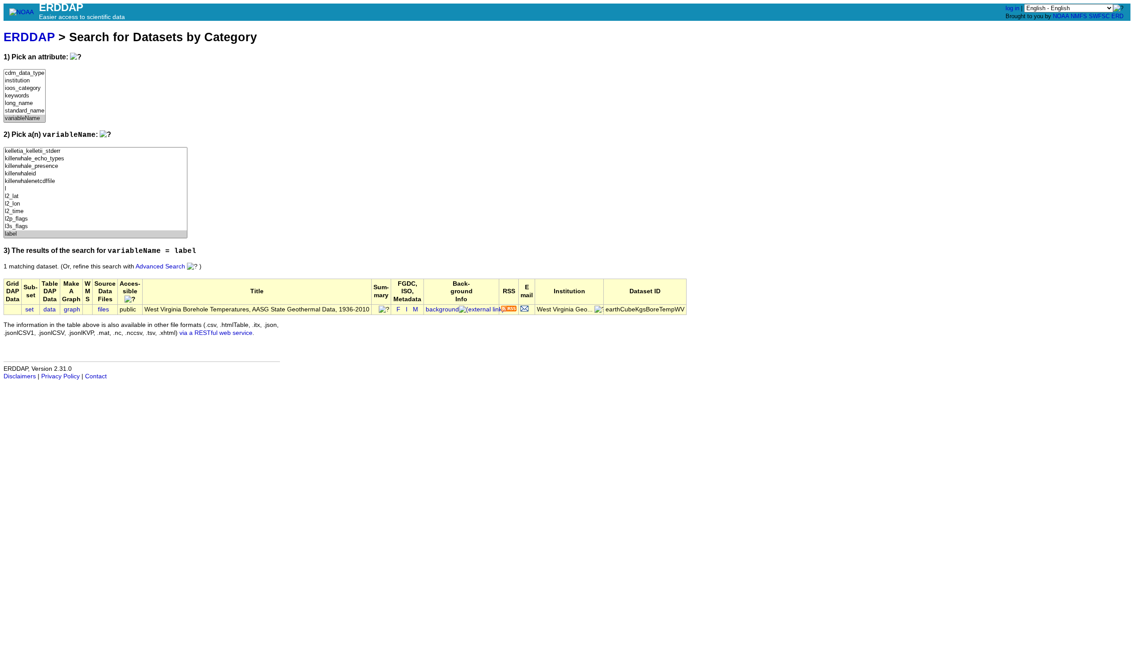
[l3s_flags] (95, 226)
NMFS (1079, 16)
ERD (1117, 16)
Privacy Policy (60, 376)
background (442, 309)
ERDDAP (29, 37)
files (103, 309)
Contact (96, 376)
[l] (95, 189)
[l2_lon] (95, 204)
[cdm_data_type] (24, 73)
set (29, 309)
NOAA (1061, 16)
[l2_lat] (95, 196)
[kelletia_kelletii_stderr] (95, 151)
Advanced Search (160, 266)
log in (1012, 8)
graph (72, 309)
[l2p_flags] (95, 219)
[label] (95, 234)
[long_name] (24, 103)
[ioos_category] (24, 88)
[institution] (24, 81)
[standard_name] (24, 111)
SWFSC (1099, 16)
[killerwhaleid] (95, 174)
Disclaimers (20, 376)
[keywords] (24, 96)
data (49, 309)
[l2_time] (95, 211)
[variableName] (24, 118)
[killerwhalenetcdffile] (95, 181)
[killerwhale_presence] (95, 166)
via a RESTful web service (215, 333)
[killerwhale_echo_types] (95, 159)
